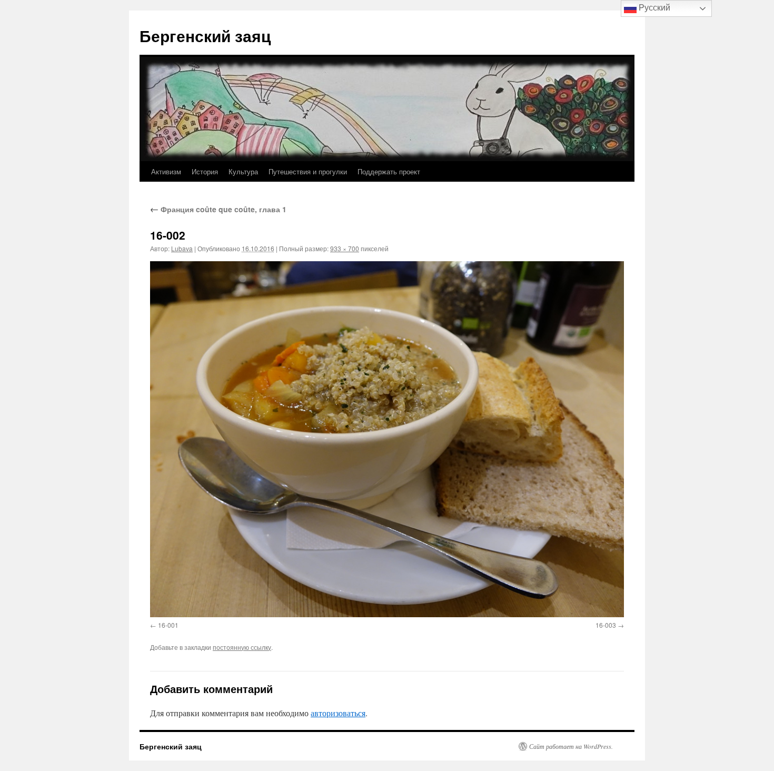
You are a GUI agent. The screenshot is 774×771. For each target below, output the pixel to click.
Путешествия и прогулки (308, 171)
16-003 (606, 624)
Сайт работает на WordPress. (571, 746)
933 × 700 (344, 248)
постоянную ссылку (242, 646)
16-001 (168, 624)
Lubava (182, 248)
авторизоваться (338, 712)
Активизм (166, 171)
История (205, 171)
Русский (653, 7)
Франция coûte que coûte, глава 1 (218, 209)
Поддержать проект (389, 171)
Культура (243, 171)
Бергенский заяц (205, 35)
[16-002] (387, 439)
